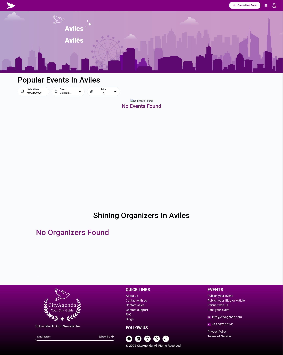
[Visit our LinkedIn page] (138, 339)
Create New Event (247, 5)
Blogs (130, 319)
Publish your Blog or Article (226, 300)
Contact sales (135, 305)
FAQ (128, 314)
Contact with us (136, 300)
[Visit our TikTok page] (165, 339)
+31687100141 (223, 324)
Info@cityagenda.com (227, 317)
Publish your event (220, 296)
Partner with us (218, 305)
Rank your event (218, 310)
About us (132, 296)
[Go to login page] (275, 5)
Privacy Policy (217, 331)
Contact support (137, 310)
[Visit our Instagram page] (147, 339)
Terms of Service (219, 336)
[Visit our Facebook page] (129, 339)
